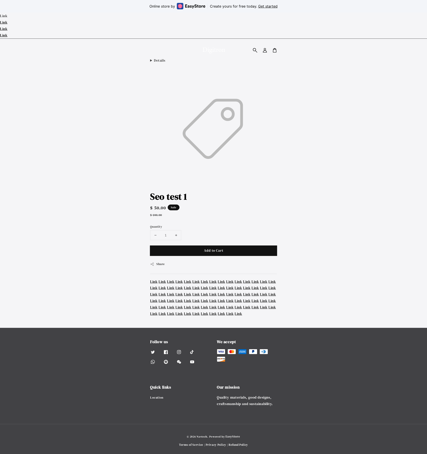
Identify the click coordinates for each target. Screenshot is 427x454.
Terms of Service (191, 445)
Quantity (156, 227)
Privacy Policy (216, 445)
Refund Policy (238, 445)
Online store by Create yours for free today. (213, 6)
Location (156, 397)
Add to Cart (213, 250)
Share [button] (160, 264)
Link (3, 22)
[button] (255, 50)
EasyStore (233, 436)
